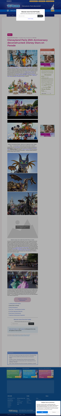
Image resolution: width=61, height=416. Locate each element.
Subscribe (40, 16)
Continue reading (30, 18)
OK (42, 412)
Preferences (54, 412)
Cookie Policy (48, 414)
